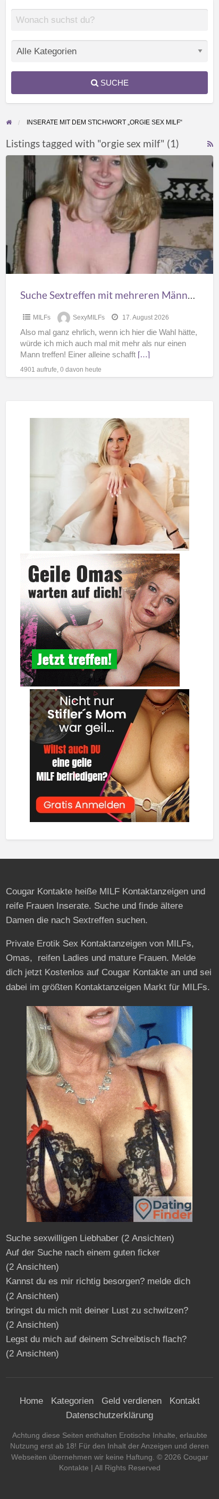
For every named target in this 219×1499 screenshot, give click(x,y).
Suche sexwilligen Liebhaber (62, 1238)
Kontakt (185, 1401)
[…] (144, 354)
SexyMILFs (89, 317)
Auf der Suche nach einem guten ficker (83, 1252)
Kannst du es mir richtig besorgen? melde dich (98, 1281)
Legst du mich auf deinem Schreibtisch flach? (96, 1339)
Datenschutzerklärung (109, 1415)
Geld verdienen (132, 1401)
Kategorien (72, 1401)
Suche (113, 82)
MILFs (41, 317)
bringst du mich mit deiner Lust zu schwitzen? (97, 1310)
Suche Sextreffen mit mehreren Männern (111, 295)
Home (31, 1401)
